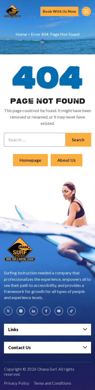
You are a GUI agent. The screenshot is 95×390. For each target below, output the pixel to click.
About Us (66, 160)
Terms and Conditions (52, 383)
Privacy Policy (16, 383)
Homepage (30, 160)
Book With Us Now (59, 11)
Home (21, 34)
